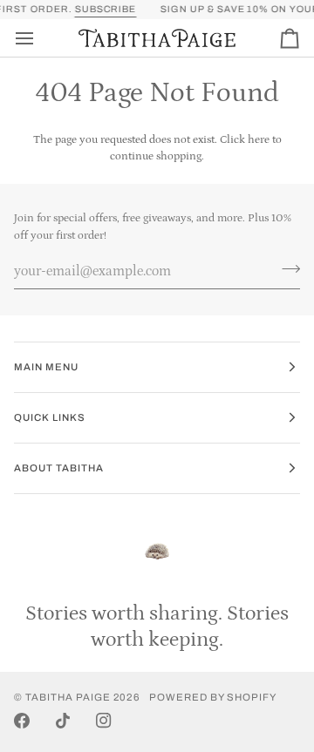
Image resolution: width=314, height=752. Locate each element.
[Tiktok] (63, 720)
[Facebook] (22, 720)
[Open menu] (40, 38)
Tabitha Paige (68, 697)
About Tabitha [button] (59, 468)
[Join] (285, 268)
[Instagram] (104, 720)
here (259, 139)
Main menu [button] (46, 367)
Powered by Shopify (212, 697)
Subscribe (102, 9)
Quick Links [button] (49, 417)
